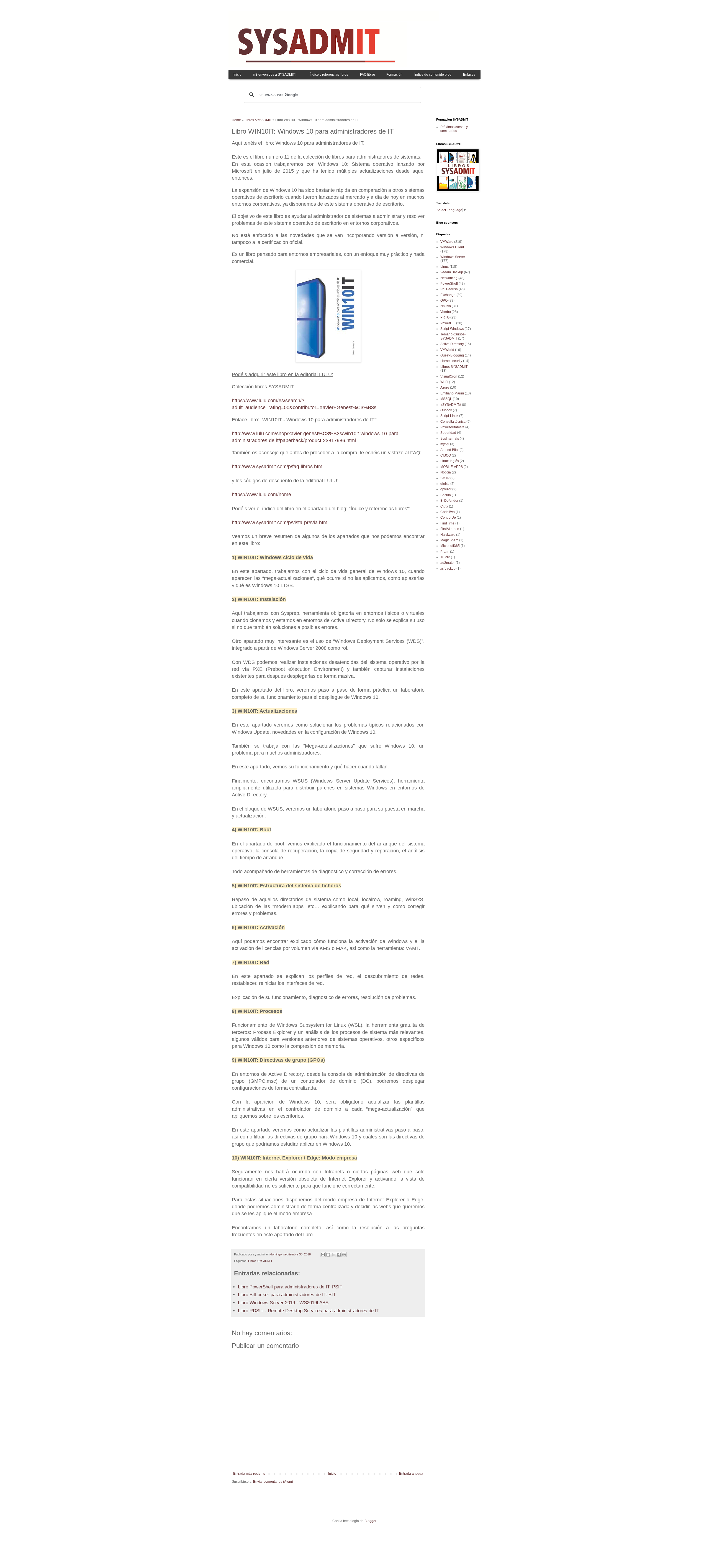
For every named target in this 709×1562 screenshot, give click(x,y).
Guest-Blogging (452, 355)
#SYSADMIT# (450, 405)
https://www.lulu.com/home (261, 494)
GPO (444, 300)
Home (236, 120)
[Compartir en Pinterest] (344, 1254)
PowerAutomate (452, 427)
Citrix (444, 506)
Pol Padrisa (449, 289)
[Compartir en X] (333, 1254)
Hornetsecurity (451, 361)
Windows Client (452, 247)
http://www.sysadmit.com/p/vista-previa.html (280, 522)
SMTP (444, 478)
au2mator (447, 563)
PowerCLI (447, 323)
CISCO (445, 455)
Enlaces (469, 75)
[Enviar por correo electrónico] (323, 1254)
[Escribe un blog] (328, 1254)
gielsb (444, 484)
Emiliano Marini (452, 393)
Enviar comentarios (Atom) (273, 1482)
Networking (449, 278)
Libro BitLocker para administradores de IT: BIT (287, 1294)
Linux (444, 267)
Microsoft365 (450, 546)
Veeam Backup (451, 272)
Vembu (445, 312)
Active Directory (452, 344)
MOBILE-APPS (451, 467)
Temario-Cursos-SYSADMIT (453, 336)
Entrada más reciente (249, 1474)
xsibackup (448, 568)
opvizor (445, 489)
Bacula (445, 495)
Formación (394, 75)
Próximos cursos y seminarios (454, 129)
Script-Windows (452, 329)
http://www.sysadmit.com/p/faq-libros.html (277, 466)
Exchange (448, 295)
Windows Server (452, 257)
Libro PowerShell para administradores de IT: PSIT (290, 1287)
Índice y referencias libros (329, 75)
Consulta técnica (453, 422)
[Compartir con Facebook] (338, 1254)
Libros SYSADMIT (258, 120)
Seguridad (448, 433)
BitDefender (449, 501)
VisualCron (448, 376)
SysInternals (449, 438)
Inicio (237, 75)
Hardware (447, 535)
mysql (444, 444)
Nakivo (445, 306)
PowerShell (449, 284)
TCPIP (445, 557)
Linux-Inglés (449, 461)
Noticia (445, 472)
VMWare (446, 242)
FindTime (447, 523)
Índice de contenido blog (432, 75)
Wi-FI (444, 382)
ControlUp (448, 517)
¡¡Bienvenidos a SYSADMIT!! (274, 75)
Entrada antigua (411, 1474)
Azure (444, 387)
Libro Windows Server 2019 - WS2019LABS (283, 1302)
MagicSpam (449, 540)
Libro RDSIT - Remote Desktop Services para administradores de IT (308, 1310)
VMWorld (447, 350)
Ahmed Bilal (449, 450)
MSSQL (446, 399)
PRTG (444, 317)
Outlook (446, 410)
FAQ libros (368, 75)
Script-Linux (449, 416)
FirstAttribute (449, 529)
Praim (444, 552)
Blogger (370, 1521)
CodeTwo (447, 512)
